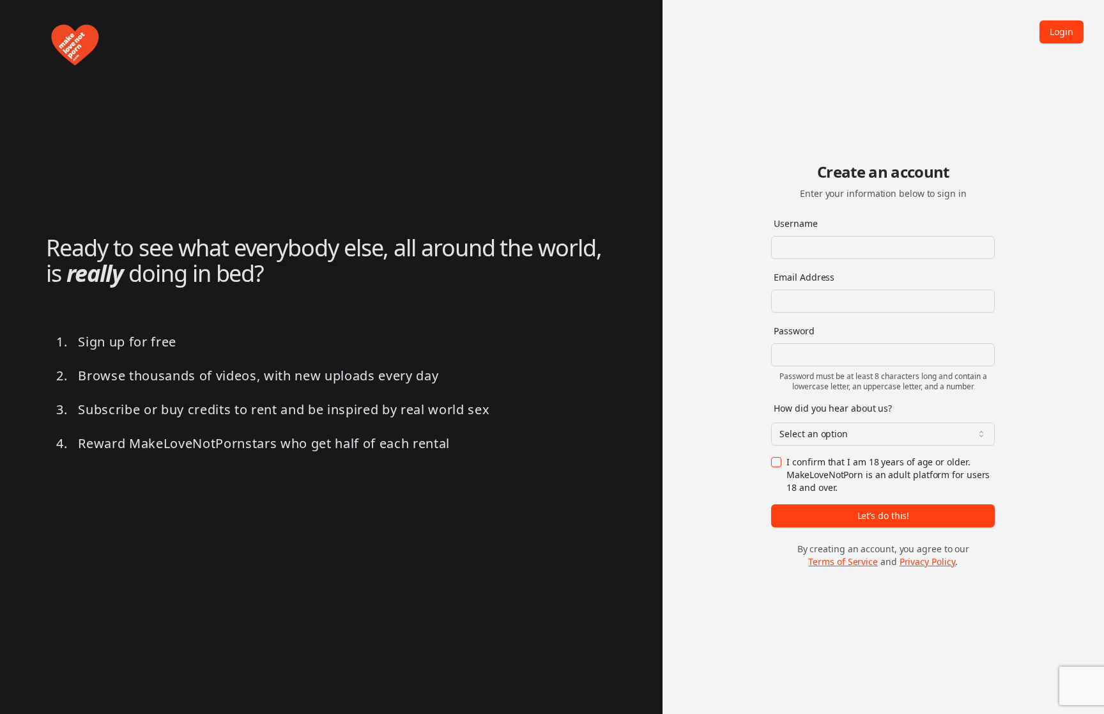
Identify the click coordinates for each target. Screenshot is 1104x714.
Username (795, 223)
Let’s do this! (883, 515)
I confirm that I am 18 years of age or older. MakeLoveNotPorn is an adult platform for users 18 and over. (888, 474)
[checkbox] (776, 462)
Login (1061, 32)
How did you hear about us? (833, 408)
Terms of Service (843, 561)
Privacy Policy (928, 561)
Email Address (804, 277)
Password (794, 331)
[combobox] (883, 434)
